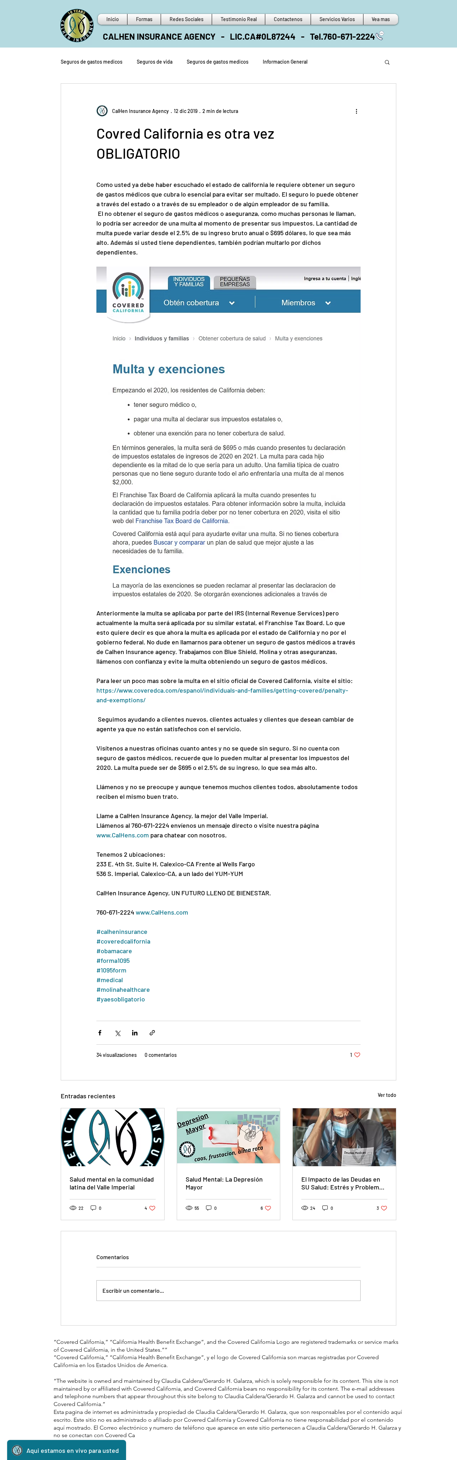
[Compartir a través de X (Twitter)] (117, 1032)
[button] (387, 62)
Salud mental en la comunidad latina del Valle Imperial (112, 1183)
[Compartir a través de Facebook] (99, 1032)
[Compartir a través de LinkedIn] (134, 1032)
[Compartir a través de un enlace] (152, 1032)
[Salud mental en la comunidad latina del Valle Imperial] (112, 1137)
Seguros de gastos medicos (91, 62)
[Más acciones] (356, 111)
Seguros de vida (154, 62)
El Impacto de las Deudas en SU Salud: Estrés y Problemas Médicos (343, 1183)
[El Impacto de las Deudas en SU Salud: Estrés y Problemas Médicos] (344, 1137)
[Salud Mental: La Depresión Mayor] (228, 1137)
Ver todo (387, 1095)
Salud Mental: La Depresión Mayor (224, 1183)
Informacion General (285, 62)
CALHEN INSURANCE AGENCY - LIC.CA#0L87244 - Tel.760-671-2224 (239, 36)
